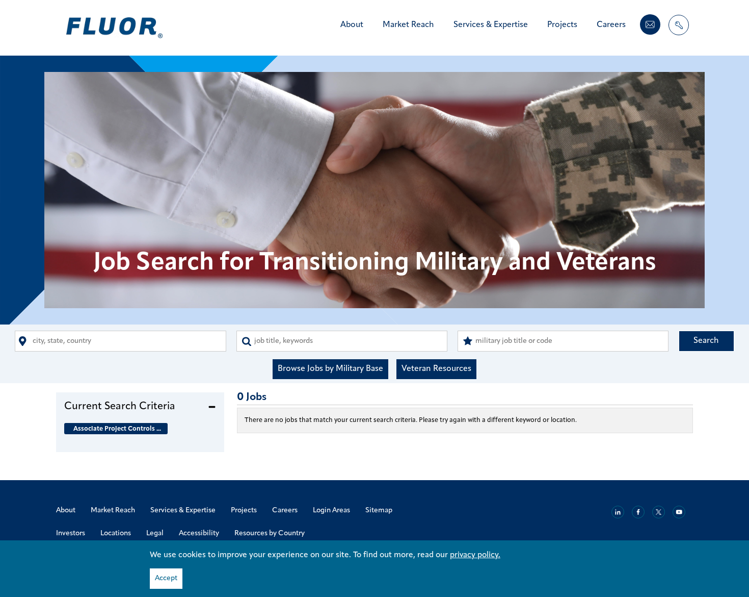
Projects (562, 25)
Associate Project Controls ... (117, 429)
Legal (155, 533)
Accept (166, 578)
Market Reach (408, 25)
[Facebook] (638, 512)
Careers (611, 25)
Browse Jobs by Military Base (330, 369)
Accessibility (199, 533)
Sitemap (378, 510)
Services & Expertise (490, 25)
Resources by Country (269, 533)
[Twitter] (658, 512)
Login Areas (331, 510)
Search (706, 341)
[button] (140, 406)
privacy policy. (475, 555)
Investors (70, 533)
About (351, 25)
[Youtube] (679, 512)
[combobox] (120, 341)
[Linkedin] (617, 512)
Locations (115, 533)
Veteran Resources (436, 369)
